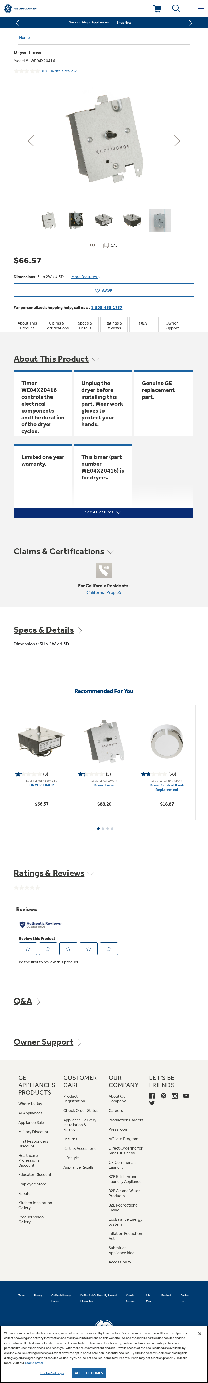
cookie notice (34, 1363)
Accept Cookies (89, 1373)
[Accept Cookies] (199, 1333)
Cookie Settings (52, 1373)
